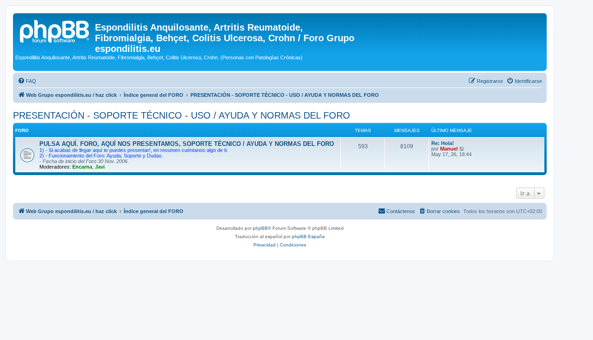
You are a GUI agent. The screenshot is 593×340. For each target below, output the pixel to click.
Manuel (449, 148)
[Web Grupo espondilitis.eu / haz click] (55, 30)
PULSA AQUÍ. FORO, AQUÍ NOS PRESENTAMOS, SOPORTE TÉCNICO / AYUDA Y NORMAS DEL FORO (186, 143)
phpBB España (308, 236)
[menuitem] (27, 81)
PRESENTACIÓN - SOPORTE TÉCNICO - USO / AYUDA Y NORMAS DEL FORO (181, 115)
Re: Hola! (442, 143)
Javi (100, 167)
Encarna (82, 167)
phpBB (260, 228)
